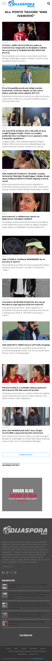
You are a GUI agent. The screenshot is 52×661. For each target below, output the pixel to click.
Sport (23, 648)
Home (8, 648)
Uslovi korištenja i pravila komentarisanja (27, 651)
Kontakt (33, 654)
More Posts (25, 455)
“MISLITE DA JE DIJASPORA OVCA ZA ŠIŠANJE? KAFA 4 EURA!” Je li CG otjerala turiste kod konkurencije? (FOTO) (29, 595)
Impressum (22, 654)
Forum (43, 648)
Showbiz (33, 648)
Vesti (16, 648)
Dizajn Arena (38, 658)
